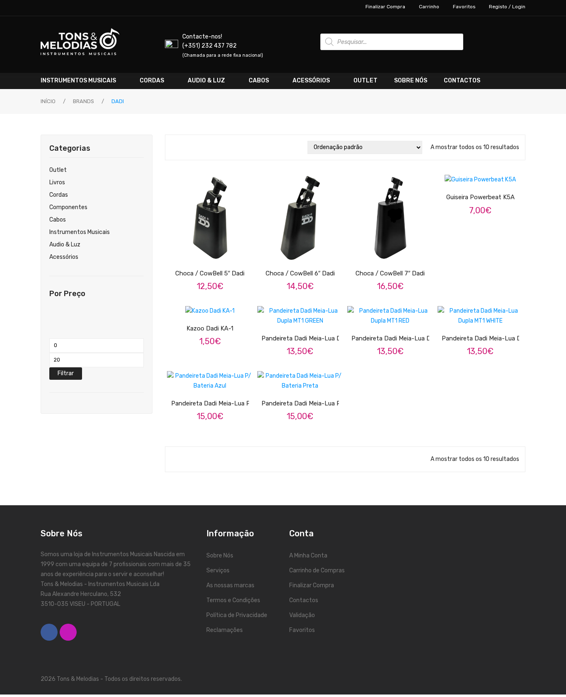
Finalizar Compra (385, 7)
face (49, 632)
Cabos (57, 219)
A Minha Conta (308, 555)
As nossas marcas (230, 585)
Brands (83, 101)
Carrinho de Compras (317, 570)
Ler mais (307, 390)
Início (48, 101)
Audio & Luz (64, 244)
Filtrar (66, 373)
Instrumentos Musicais (79, 232)
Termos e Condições (233, 600)
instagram (68, 632)
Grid (175, 147)
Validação (302, 615)
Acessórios (63, 256)
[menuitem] (86, 80)
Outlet (58, 170)
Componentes (68, 207)
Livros (57, 182)
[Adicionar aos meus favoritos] (186, 250)
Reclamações (224, 630)
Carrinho (429, 7)
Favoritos (464, 7)
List (187, 147)
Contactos (303, 600)
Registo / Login (507, 7)
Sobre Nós (219, 555)
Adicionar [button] (217, 250)
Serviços (218, 570)
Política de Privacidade (236, 615)
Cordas (58, 194)
